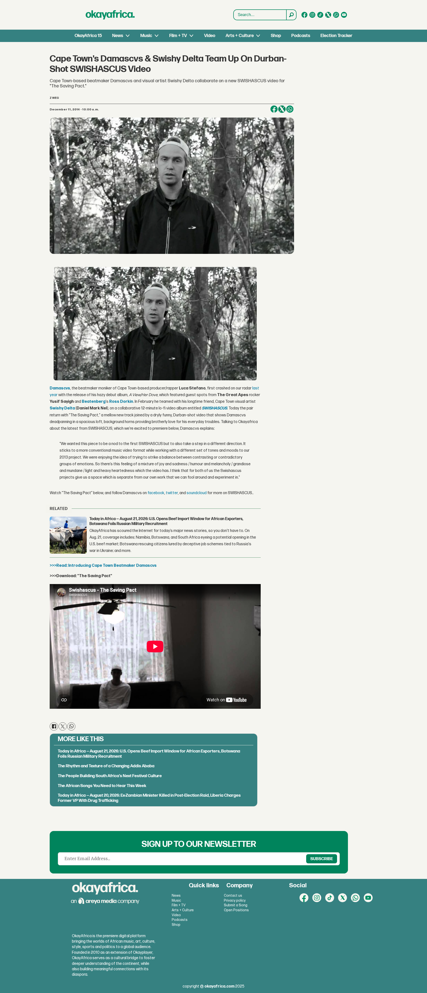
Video (209, 35)
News (117, 35)
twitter (172, 493)
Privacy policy (235, 900)
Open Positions (236, 910)
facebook (156, 493)
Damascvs (60, 388)
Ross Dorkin (121, 401)
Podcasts (300, 35)
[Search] (291, 15)
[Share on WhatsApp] (290, 109)
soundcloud (197, 493)
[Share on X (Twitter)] (282, 109)
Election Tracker (336, 35)
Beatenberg (94, 401)
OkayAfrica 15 (88, 35)
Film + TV (178, 35)
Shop (276, 35)
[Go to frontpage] (110, 15)
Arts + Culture (240, 35)
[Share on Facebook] (274, 109)
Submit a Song (235, 905)
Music (146, 35)
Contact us (233, 895)
